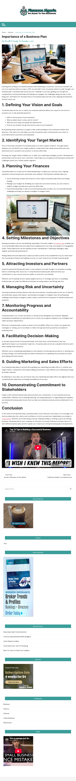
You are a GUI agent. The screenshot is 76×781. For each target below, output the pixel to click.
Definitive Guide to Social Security (60, 477)
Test (5, 543)
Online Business (9, 718)
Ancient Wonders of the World (15, 477)
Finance (6, 709)
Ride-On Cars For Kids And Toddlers (16, 650)
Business (6, 704)
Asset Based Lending (11, 641)
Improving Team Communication (15, 632)
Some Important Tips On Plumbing (15, 646)
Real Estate (7, 723)
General (6, 713)
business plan (60, 243)
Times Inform (6, 419)
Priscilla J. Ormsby (11, 41)
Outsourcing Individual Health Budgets (17, 637)
